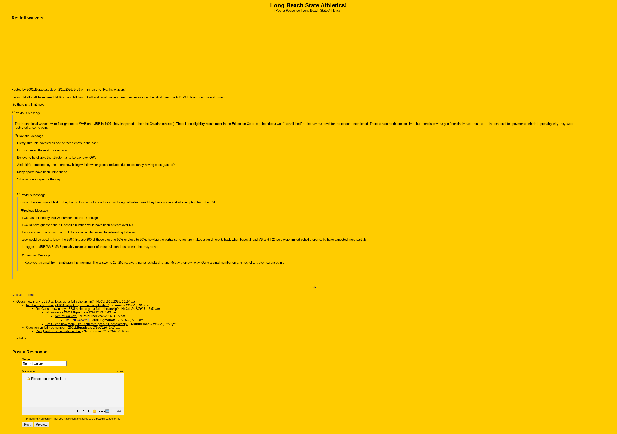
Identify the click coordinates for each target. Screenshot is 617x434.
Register (60, 378)
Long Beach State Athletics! (322, 10)
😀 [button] (94, 411)
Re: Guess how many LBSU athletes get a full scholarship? (67, 305)
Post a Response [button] (288, 10)
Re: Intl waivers (114, 89)
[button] (78, 412)
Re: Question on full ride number (58, 331)
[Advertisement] (48, 54)
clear (120, 371)
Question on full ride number (45, 327)
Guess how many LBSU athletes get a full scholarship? (55, 301)
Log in (46, 378)
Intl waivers (53, 312)
